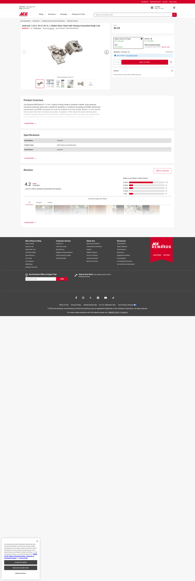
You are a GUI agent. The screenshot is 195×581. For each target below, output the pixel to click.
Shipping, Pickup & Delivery (64, 252)
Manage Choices (20, 573)
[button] (135, 15)
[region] (21, 558)
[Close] (37, 541)
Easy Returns (60, 249)
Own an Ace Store (92, 255)
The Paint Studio (30, 252)
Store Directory (30, 255)
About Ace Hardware (93, 243)
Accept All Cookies (21, 562)
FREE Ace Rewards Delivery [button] (152, 45)
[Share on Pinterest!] (98, 297)
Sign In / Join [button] (166, 47)
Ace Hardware (25, 21)
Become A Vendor (92, 261)
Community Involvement (94, 246)
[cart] (175, 7)
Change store (169, 51)
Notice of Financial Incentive (17, 556)
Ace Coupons (29, 261)
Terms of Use (63, 305)
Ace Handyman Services (124, 261)
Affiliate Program (92, 252)
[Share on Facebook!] (76, 297)
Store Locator (173, 1)
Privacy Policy (76, 305)
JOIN (62, 279)
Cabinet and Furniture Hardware (53, 21)
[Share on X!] (90, 297)
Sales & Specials (122, 246)
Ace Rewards (144, 1)
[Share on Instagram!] (83, 297)
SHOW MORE (29, 123)
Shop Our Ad (29, 246)
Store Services (121, 249)
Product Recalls (61, 258)
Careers (89, 249)
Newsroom (120, 252)
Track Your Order (61, 246)
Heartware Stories (92, 258)
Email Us (124, 312)
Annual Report (121, 258)
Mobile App (28, 264)
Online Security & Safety (63, 255)
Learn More (157, 255)
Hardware (36, 21)
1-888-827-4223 (113, 312)
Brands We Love (30, 249)
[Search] (174, 15)
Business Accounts (155, 1)
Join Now (166, 255)
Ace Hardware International (125, 264)
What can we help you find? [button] (104, 14)
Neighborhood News (123, 255)
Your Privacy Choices (125, 305)
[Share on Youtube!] (105, 297)
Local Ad (165, 1)
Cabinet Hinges (72, 21)
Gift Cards (28, 258)
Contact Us (59, 243)
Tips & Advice (121, 243)
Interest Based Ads (90, 305)
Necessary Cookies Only (20, 568)
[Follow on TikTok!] (113, 297)
